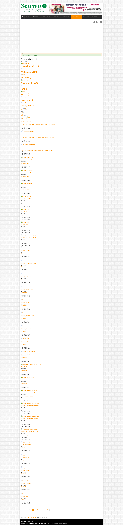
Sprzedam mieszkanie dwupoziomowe (29, 418)
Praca (25, 94)
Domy (22, 149)
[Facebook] (97, 22)
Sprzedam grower (25, 302)
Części (22, 215)
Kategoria (23, 109)
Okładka (57, 17)
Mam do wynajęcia (25, 434)
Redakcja (86, 17)
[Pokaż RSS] (26, 61)
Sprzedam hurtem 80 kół (26, 276)
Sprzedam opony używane (27, 289)
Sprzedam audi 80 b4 (26, 198)
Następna (42, 509)
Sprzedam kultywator (26, 328)
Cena (22, 112)
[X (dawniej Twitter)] (94, 22)
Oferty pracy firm (25, 123)
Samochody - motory (25, 163)
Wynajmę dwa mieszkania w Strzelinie (30, 431)
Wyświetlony (24, 117)
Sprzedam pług (24, 341)
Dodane (22, 114)
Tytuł (22, 108)
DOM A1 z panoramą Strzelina (28, 147)
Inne (24, 88)
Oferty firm (27, 105)
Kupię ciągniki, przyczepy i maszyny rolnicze (31, 366)
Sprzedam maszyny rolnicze (27, 379)
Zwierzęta (27, 100)
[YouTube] (101, 22)
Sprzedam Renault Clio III (27, 172)
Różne (26, 77)
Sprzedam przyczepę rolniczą (27, 354)
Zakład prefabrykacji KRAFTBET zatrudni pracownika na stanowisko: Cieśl (37, 137)
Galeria (49, 17)
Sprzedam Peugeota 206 (27, 159)
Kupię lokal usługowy (26, 444)
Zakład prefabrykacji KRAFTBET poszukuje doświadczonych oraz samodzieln (38, 124)
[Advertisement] (61, 39)
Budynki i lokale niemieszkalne (27, 396)
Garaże (22, 499)
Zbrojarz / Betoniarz (26, 121)
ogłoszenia (76, 17)
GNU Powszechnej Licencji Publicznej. (58, 523)
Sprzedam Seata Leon (26, 185)
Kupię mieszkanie (25, 470)
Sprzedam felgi (24, 224)
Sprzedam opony (25, 211)
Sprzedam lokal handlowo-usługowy (29, 392)
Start (27, 17)
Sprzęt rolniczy (29, 83)
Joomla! (23, 523)
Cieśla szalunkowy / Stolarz (27, 134)
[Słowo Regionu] (34, 8)
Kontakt (94, 17)
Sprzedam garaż (24, 496)
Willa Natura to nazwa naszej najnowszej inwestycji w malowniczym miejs (37, 150)
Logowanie (65, 17)
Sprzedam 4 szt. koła (25, 250)
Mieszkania (23, 409)
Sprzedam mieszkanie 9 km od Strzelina (30, 405)
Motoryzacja (29, 72)
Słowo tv (36, 17)
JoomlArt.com (30, 521)
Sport (43, 17)
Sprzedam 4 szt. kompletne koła (28, 263)
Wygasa (22, 115)
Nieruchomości (30, 66)
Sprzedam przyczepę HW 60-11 (28, 237)
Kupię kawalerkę (25, 457)
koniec (47, 509)
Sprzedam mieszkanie (26, 483)
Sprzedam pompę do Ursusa (27, 315)
